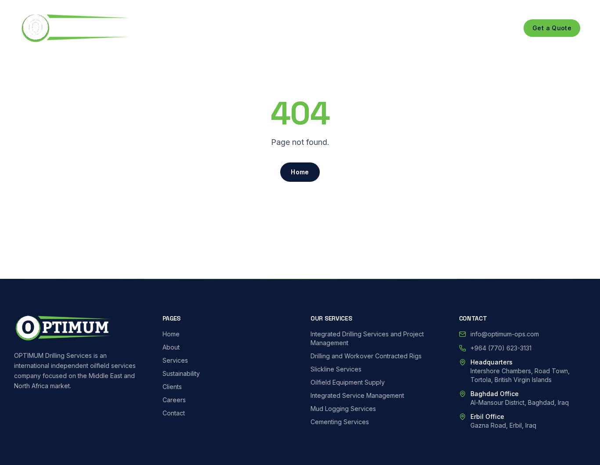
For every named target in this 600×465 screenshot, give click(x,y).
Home (148, 28)
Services (226, 28)
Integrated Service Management (357, 395)
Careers (368, 28)
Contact (407, 28)
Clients (330, 28)
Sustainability (275, 28)
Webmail (455, 28)
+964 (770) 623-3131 (500, 348)
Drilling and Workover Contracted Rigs (366, 356)
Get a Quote (551, 28)
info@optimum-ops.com (504, 334)
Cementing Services (340, 421)
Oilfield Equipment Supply (348, 382)
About (181, 28)
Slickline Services (336, 369)
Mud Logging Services (343, 408)
